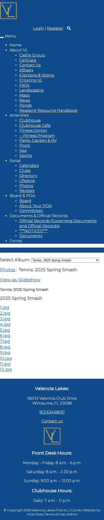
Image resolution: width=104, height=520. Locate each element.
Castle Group (32, 55)
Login (38, 28)
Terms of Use (55, 514)
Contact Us (30, 65)
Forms (16, 241)
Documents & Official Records (39, 216)
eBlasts (26, 70)
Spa (23, 150)
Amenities (19, 115)
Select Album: (15, 260)
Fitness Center (33, 130)
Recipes (26, 190)
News (24, 100)
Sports (25, 155)
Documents (30, 236)
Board (25, 201)
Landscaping (31, 90)
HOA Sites (35, 514)
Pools (24, 145)
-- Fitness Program (37, 135)
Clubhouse (30, 120)
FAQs (24, 85)
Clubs (24, 170)
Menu (10, 36)
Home (16, 45)
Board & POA (22, 195)
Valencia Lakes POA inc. (50, 510)
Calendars (29, 165)
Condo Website (83, 510)
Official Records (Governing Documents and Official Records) (58, 223)
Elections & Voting (36, 75)
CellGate (27, 60)
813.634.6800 (52, 412)
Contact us (52, 421)
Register (55, 28)
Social (15, 160)
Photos (26, 186)
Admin (72, 514)
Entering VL (30, 80)
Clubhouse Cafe (35, 125)
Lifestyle (27, 180)
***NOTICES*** (33, 231)
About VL (19, 50)
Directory (28, 175)
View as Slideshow (20, 280)
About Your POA (35, 206)
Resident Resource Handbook (48, 110)
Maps (24, 95)
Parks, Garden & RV (38, 140)
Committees (31, 210)
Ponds (25, 105)
